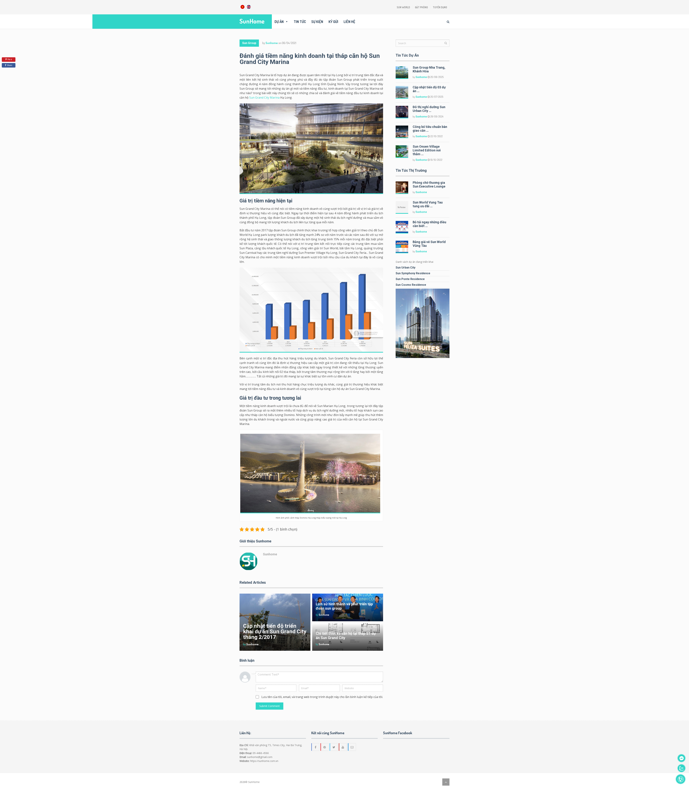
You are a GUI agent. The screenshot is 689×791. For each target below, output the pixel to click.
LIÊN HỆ (349, 21)
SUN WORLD (403, 7)
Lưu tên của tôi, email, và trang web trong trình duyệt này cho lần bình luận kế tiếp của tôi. (322, 697)
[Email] (352, 747)
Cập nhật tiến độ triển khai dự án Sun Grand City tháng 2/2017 (274, 631)
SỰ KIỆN (317, 21)
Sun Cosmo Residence (411, 284)
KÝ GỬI (333, 21)
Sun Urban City (405, 267)
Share (9, 65)
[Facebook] (315, 747)
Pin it (10, 59)
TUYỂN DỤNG (440, 7)
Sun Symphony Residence (413, 273)
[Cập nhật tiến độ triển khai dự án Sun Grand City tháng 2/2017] (275, 622)
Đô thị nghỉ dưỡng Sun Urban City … (429, 109)
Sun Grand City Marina (264, 98)
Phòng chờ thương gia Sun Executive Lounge (429, 184)
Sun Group (249, 43)
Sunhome (272, 43)
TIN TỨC (300, 21)
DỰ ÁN (279, 21)
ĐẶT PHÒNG (421, 7)
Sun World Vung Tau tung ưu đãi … (428, 204)
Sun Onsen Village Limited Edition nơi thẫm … (427, 150)
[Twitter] (334, 747)
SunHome (252, 21)
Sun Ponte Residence (410, 279)
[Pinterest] (325, 747)
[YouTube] (343, 747)
